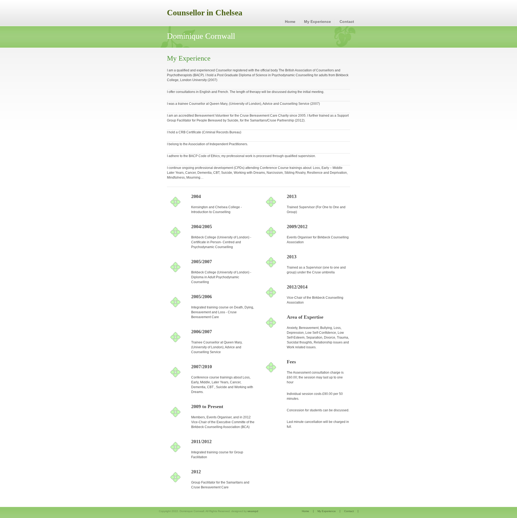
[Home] (205, 13)
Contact (347, 21)
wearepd (252, 511)
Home (290, 21)
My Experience (317, 21)
